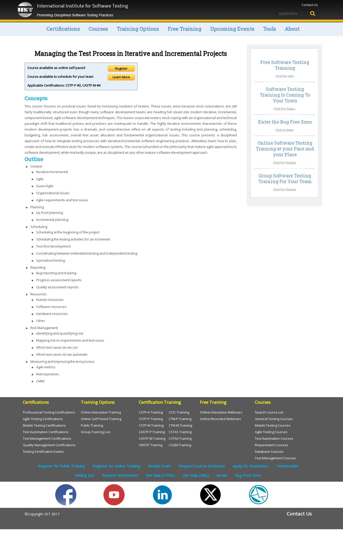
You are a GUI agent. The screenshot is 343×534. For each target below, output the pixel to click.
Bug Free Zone (248, 475)
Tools (269, 28)
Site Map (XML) (196, 475)
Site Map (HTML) (160, 475)
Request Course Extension (202, 465)
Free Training (184, 28)
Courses (98, 28)
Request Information (120, 475)
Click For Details (284, 163)
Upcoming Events (232, 28)
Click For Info (284, 76)
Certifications (63, 28)
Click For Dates (284, 109)
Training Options (138, 28)
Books (222, 475)
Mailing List (84, 475)
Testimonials (287, 465)
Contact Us (310, 5)
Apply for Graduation (250, 465)
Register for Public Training (61, 465)
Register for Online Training (116, 465)
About (292, 28)
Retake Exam (159, 465)
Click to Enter (284, 130)
